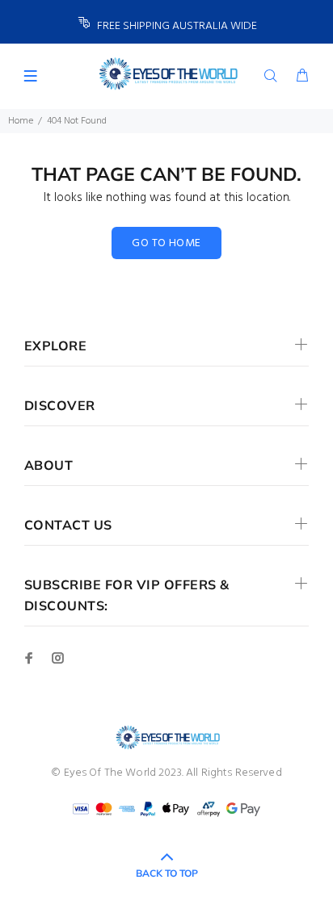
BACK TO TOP (167, 873)
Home (20, 121)
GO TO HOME (166, 243)
